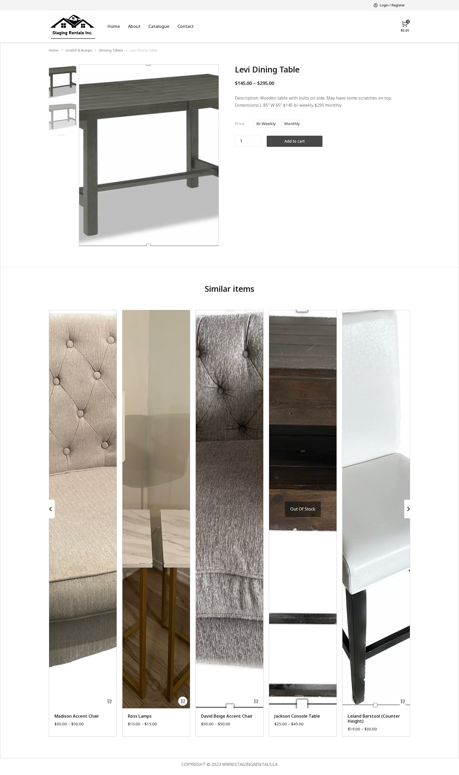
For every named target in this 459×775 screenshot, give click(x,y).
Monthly (292, 123)
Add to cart (294, 141)
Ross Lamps (140, 716)
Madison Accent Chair (76, 716)
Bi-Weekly (266, 123)
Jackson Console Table (297, 716)
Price (239, 123)
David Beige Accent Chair (227, 716)
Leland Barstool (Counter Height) (374, 718)
